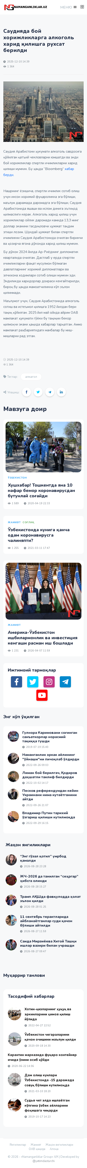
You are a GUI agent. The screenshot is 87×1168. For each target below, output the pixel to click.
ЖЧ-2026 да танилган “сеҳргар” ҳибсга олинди (49, 878)
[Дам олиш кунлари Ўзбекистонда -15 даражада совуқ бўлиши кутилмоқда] (14, 1079)
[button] (68, 7)
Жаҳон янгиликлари (59, 1145)
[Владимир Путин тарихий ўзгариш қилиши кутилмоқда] (13, 816)
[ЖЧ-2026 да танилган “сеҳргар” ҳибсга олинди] (11, 880)
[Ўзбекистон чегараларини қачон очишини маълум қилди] (14, 1039)
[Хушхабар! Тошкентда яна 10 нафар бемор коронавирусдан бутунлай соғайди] (43, 447)
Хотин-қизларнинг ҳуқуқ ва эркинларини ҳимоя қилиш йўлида (48, 1014)
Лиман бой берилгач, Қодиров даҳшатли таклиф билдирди (49, 775)
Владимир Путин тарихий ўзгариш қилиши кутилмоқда (48, 815)
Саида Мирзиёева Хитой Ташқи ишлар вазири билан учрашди (48, 943)
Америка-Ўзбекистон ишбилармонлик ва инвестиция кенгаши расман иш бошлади (42, 637)
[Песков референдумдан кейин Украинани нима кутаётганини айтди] (13, 794)
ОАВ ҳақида (37, 1149)
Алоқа (54, 1149)
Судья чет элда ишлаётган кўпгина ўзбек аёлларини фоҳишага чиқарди (47, 1105)
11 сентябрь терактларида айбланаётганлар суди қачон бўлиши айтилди (46, 921)
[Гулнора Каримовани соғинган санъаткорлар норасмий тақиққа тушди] (13, 736)
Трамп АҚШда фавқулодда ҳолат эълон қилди (50, 898)
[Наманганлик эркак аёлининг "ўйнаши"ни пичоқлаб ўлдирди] (13, 758)
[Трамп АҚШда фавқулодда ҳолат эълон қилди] (11, 900)
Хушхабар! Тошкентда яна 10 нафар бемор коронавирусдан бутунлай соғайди (41, 490)
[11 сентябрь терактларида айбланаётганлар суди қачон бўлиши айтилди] (11, 920)
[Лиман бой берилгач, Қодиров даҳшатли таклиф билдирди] (13, 776)
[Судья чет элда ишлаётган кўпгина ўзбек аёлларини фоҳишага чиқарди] (14, 1105)
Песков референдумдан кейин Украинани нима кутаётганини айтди (50, 795)
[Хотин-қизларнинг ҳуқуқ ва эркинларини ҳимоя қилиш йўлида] (14, 1013)
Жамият (36, 1145)
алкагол (31, 377)
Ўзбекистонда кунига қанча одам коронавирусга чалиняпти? (39, 535)
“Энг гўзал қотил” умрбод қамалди (43, 858)
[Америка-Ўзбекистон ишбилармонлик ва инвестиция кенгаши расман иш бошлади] (43, 591)
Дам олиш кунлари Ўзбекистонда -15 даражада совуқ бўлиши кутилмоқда (49, 1080)
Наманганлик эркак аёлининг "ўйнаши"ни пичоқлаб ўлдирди (50, 756)
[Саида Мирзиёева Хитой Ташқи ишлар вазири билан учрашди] (11, 944)
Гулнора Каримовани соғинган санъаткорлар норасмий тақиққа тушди (49, 737)
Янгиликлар (18, 1145)
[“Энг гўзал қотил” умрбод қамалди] (11, 859)
